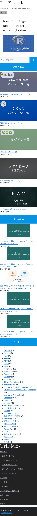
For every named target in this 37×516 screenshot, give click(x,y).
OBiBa (6, 432)
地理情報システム (11, 434)
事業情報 (3, 478)
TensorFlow (9, 429)
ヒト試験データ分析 (9, 460)
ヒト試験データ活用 (12, 416)
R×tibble (7, 379)
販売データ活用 (10, 419)
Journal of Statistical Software (16, 387)
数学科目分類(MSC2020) (10, 181)
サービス (3, 452)
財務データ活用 (10, 424)
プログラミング (10, 408)
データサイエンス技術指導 (12, 469)
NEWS (6, 442)
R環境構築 (8, 351)
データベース (9, 413)
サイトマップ (5, 499)
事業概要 (5, 486)
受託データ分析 (8, 456)
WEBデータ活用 (10, 426)
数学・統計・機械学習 (13, 405)
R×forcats (8, 369)
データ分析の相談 (9, 473)
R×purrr (7, 374)
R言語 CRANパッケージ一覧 (11, 123)
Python (7, 400)
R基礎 (6, 358)
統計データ (8, 437)
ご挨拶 (4, 482)
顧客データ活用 (10, 421)
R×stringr (8, 377)
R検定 (6, 366)
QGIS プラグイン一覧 (8, 152)
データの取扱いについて (9, 491)
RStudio (7, 353)
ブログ (2, 504)
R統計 (6, 364)
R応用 (6, 361)
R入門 (6, 356)
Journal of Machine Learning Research (20, 390)
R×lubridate (9, 372)
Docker (7, 411)
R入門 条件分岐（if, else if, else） (13, 209)
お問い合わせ (5, 495)
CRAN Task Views (11, 382)
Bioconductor (9, 385)
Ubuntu (7, 403)
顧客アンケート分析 (9, 465)
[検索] (33, 60)
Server (6, 439)
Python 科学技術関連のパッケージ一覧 (15, 94)
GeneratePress (6, 513)
